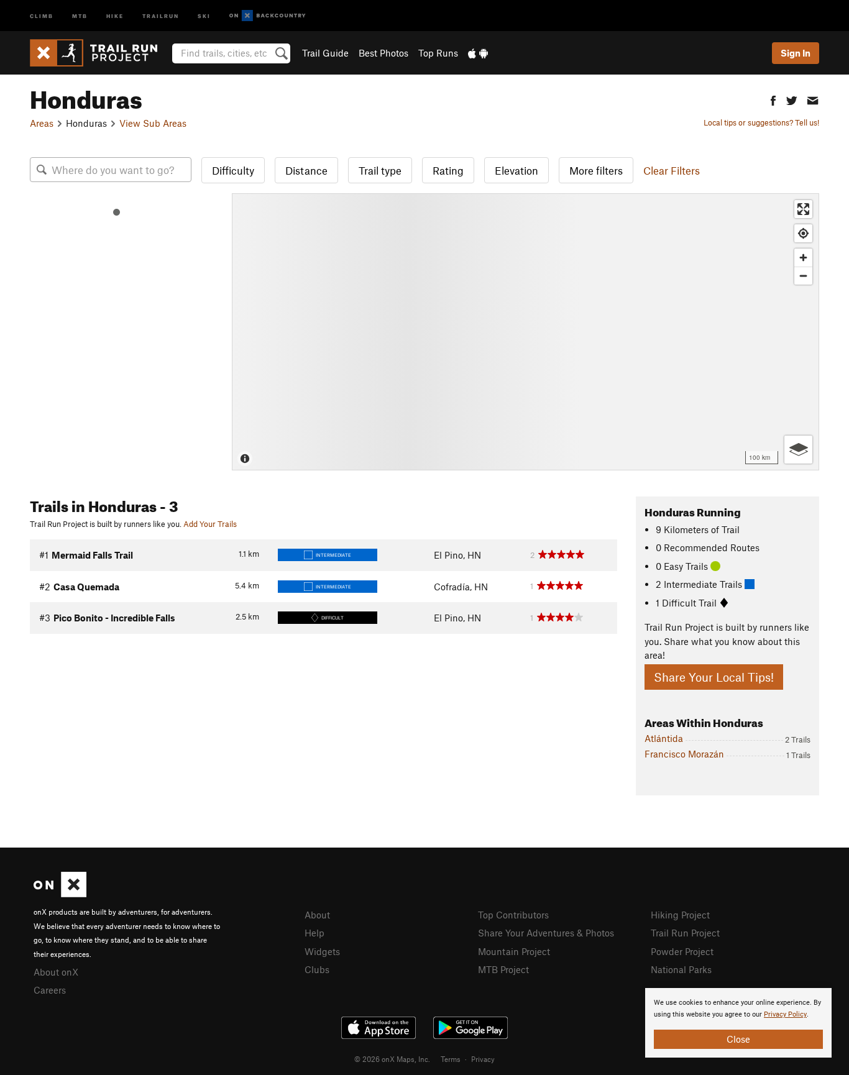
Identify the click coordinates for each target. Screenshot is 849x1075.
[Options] (798, 450)
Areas (41, 123)
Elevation (516, 170)
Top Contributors (513, 914)
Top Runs (438, 52)
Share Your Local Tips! (714, 677)
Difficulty (233, 170)
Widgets (322, 951)
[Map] (525, 332)
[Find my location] (803, 233)
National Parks (681, 969)
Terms (451, 1058)
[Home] (100, 52)
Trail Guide (325, 52)
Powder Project (682, 951)
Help (314, 932)
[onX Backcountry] (267, 16)
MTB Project (503, 969)
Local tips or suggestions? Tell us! (761, 122)
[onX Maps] (60, 893)
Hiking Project (680, 914)
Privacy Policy (785, 1014)
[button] (773, 99)
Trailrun (160, 15)
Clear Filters (671, 170)
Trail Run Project (685, 932)
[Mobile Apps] (478, 52)
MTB (80, 15)
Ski (204, 15)
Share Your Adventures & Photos (546, 932)
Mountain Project (514, 951)
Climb (41, 15)
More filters (596, 170)
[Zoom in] (803, 258)
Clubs (317, 969)
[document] (738, 1023)
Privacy (483, 1058)
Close (738, 1039)
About (317, 914)
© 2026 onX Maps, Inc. (392, 1058)
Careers (50, 989)
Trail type (380, 170)
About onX (56, 971)
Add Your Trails (210, 524)
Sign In (795, 52)
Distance (306, 170)
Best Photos (383, 52)
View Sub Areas (152, 123)
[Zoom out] (803, 276)
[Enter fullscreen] (803, 209)
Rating (448, 170)
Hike (115, 15)
